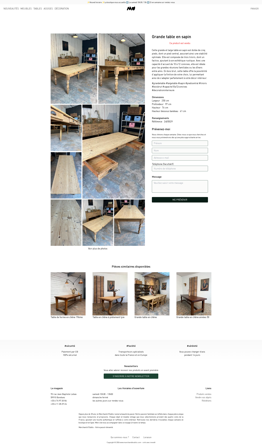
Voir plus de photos (97, 248)
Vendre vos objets (203, 397)
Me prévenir (179, 199)
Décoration (62, 8)
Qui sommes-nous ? (120, 437)
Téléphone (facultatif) (163, 163)
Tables (37, 8)
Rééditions (206, 400)
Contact (136, 437)
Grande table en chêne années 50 (192, 317)
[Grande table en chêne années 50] (193, 295)
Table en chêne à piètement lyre (108, 317)
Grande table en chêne (146, 317)
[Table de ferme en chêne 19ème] (68, 295)
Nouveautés (11, 8)
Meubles (26, 8)
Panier (255, 8)
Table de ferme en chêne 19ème (67, 317)
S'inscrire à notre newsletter (131, 376)
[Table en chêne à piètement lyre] (110, 295)
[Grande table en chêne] (152, 295)
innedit (152, 442)
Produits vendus (203, 394)
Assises (48, 8)
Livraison (147, 437)
